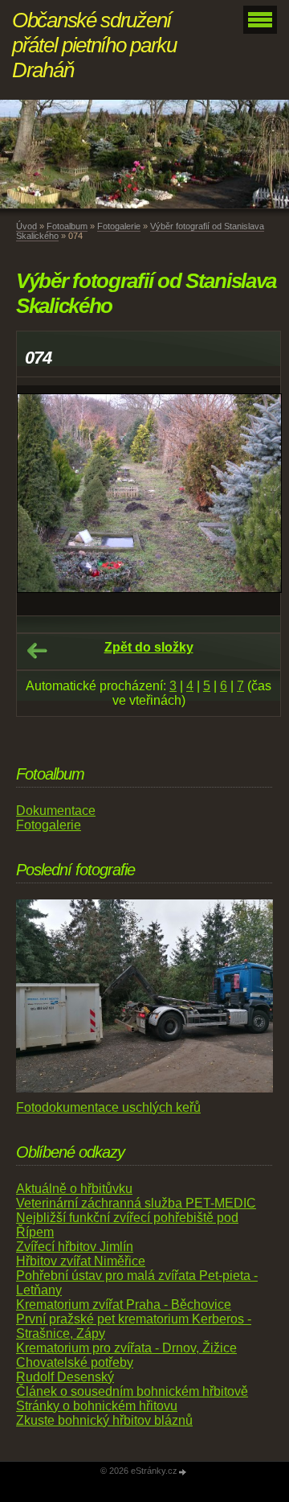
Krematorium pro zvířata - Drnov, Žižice (126, 1348)
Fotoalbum (67, 226)
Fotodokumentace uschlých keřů (108, 1107)
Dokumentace (56, 810)
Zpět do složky (148, 647)
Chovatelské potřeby (74, 1362)
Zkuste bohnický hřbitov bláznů (104, 1420)
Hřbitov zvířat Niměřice (80, 1261)
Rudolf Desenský (65, 1377)
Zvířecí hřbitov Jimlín (74, 1246)
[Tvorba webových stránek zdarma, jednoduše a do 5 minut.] (183, 1471)
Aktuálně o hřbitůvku (74, 1188)
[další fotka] (254, 500)
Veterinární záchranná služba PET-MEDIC (136, 1203)
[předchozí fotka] (43, 500)
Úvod (26, 226)
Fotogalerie (118, 226)
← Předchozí (37, 651)
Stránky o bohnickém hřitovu (96, 1406)
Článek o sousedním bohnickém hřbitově (132, 1391)
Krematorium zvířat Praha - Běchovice (123, 1304)
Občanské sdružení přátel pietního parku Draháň (94, 45)
